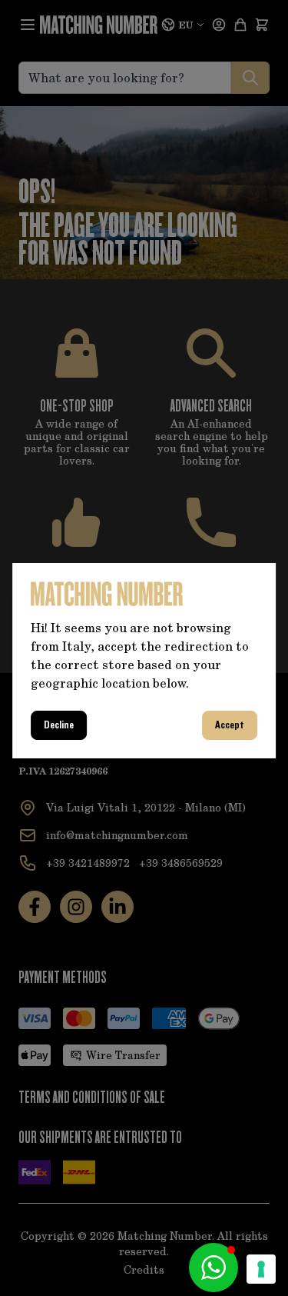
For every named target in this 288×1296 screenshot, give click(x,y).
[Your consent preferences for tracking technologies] (261, 1269)
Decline (59, 725)
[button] (213, 1267)
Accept (229, 725)
